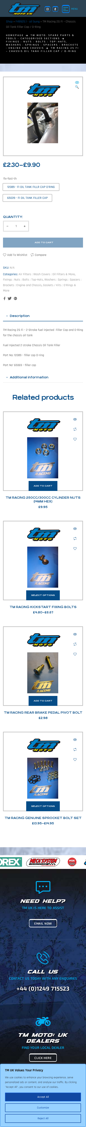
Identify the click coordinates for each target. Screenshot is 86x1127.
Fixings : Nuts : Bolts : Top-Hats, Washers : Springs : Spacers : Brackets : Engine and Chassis (42, 44)
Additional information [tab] (29, 377)
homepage (15, 35)
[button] (77, 85)
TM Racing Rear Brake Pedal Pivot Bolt (43, 712)
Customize (43, 1108)
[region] (43, 1095)
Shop (9, 21)
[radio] (31, 187)
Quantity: (13, 217)
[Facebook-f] (55, 9)
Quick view (75, 419)
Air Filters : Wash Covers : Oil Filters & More (47, 274)
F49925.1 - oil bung (28, 21)
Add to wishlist (17, 255)
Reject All (43, 1118)
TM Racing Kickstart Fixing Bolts (43, 607)
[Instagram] (47, 9)
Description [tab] (20, 316)
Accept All (43, 1097)
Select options (43, 595)
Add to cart (44, 242)
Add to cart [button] (43, 486)
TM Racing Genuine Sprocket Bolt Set (43, 818)
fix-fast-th (10, 179)
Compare (40, 255)
